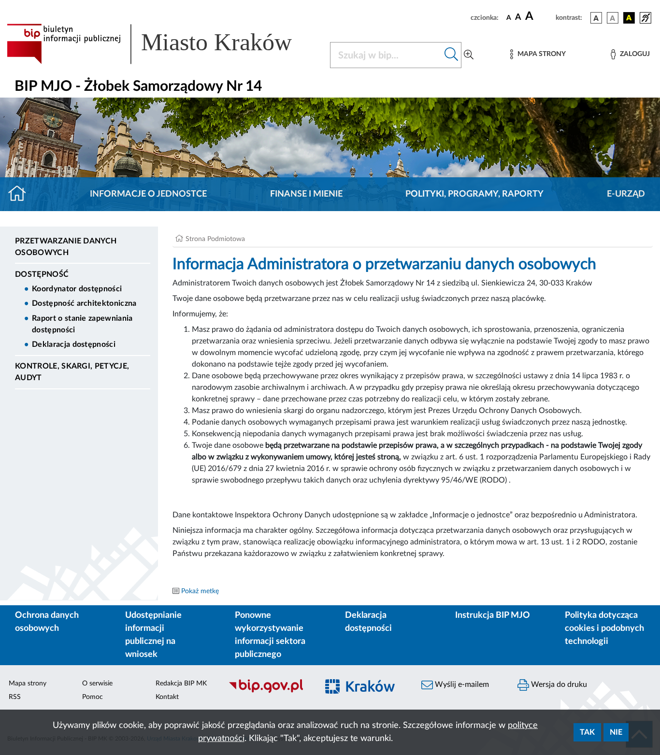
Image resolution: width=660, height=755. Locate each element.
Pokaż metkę (200, 591)
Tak (587, 732)
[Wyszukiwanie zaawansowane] (468, 55)
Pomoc (92, 697)
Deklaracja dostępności (73, 344)
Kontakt (167, 697)
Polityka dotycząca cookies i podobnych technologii (604, 628)
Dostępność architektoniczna (84, 303)
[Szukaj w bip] (451, 55)
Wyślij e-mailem (461, 684)
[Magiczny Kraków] (364, 692)
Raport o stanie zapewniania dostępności (82, 324)
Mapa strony (27, 683)
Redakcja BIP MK (181, 683)
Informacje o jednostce (148, 194)
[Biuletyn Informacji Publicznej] (268, 691)
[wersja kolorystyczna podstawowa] (596, 18)
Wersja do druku (558, 684)
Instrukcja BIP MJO (492, 615)
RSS (15, 697)
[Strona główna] (21, 194)
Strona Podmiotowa (215, 239)
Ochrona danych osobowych (47, 622)
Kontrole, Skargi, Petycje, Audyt (72, 372)
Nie (616, 732)
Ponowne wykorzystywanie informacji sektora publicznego (270, 635)
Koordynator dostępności (77, 289)
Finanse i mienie (306, 194)
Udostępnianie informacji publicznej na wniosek (153, 635)
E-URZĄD (626, 194)
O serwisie (97, 683)
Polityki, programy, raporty (474, 194)
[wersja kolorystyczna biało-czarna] (612, 18)
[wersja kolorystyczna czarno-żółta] (629, 18)
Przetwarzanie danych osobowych (65, 246)
